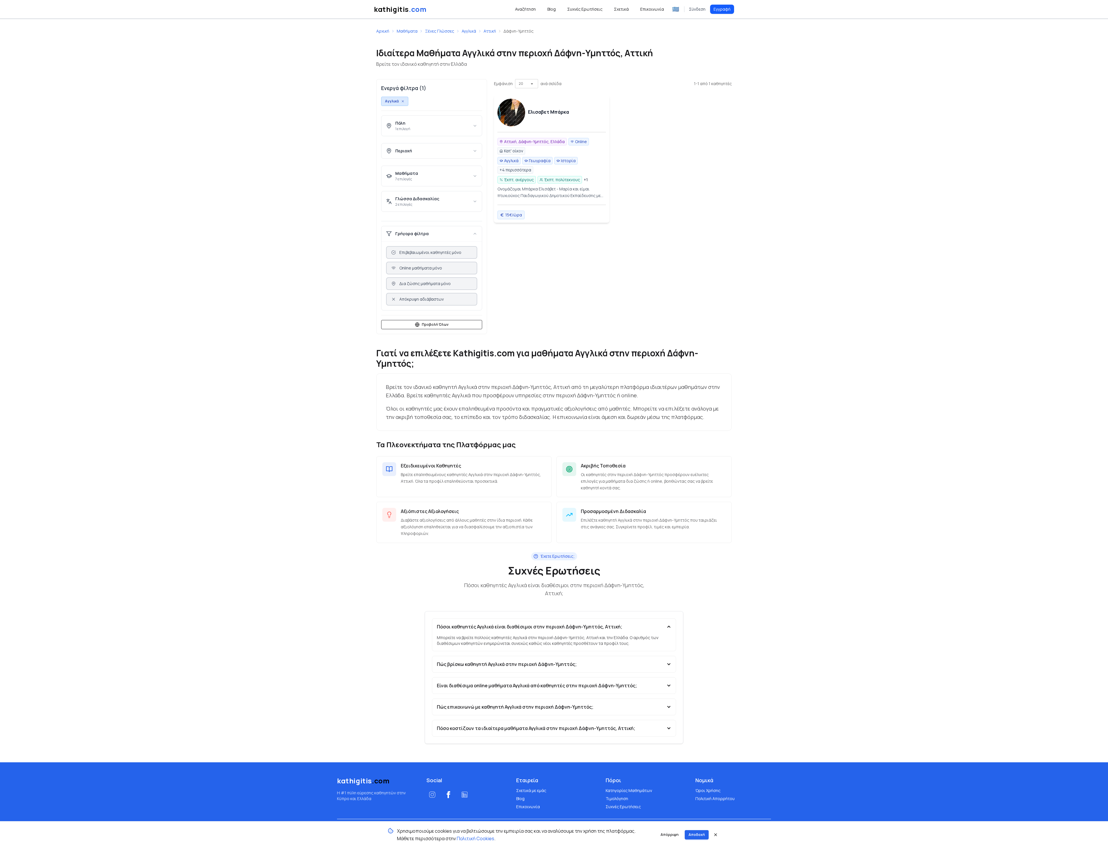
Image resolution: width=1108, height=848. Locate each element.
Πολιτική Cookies (475, 838)
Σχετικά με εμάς (531, 790)
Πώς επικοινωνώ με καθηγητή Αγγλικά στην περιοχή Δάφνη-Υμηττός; (515, 707)
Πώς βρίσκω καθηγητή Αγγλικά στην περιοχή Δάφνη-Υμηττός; (507, 664)
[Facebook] (448, 794)
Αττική (490, 31)
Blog (520, 798)
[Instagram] (432, 794)
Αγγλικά (469, 31)
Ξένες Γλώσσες (439, 31)
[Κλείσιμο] (715, 834)
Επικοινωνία (528, 806)
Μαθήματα (407, 31)
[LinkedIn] (464, 794)
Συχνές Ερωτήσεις (623, 806)
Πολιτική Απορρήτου (715, 798)
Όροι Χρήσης (707, 790)
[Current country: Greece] (676, 9)
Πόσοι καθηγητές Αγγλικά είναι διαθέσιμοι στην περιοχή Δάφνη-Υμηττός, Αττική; (529, 627)
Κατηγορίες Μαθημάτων (629, 790)
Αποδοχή (696, 834)
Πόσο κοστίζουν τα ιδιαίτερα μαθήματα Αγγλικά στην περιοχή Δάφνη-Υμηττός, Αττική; (536, 728)
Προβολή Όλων (435, 324)
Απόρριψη (669, 834)
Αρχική (382, 31)
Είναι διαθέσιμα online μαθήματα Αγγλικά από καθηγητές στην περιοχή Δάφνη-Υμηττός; (537, 685)
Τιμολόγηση (617, 798)
